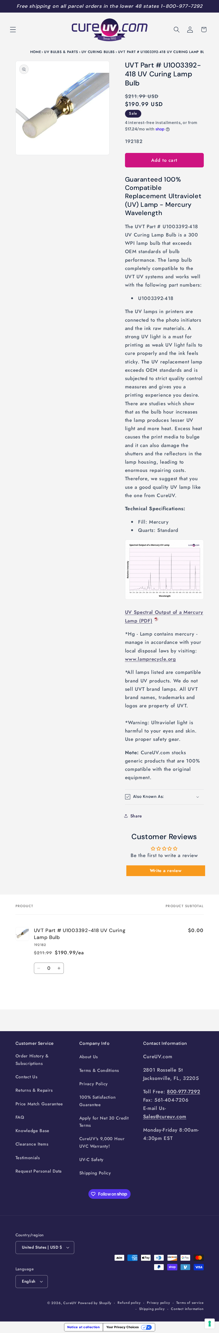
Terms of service (190, 1302)
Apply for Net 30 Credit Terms (104, 1121)
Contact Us (26, 1077)
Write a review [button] (166, 871)
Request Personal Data (38, 1171)
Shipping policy (152, 1308)
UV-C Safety (91, 1159)
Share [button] (136, 816)
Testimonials (27, 1158)
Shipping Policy (95, 1173)
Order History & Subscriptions (32, 1059)
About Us (88, 1057)
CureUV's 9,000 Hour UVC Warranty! (102, 1142)
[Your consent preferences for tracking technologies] (210, 1324)
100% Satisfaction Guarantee (97, 1100)
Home (35, 51)
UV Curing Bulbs (98, 51)
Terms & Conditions (99, 1070)
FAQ (19, 1117)
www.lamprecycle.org (150, 659)
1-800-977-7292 (181, 6)
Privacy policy (158, 1302)
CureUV (70, 1302)
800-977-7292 (183, 1091)
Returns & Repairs (34, 1090)
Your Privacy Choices (122, 1327)
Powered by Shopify (95, 1302)
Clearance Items (32, 1144)
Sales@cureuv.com (164, 1116)
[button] (13, 29)
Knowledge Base (32, 1131)
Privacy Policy (93, 1084)
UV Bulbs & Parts (61, 51)
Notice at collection (83, 1327)
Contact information (187, 1308)
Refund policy (129, 1302)
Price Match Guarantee (39, 1104)
